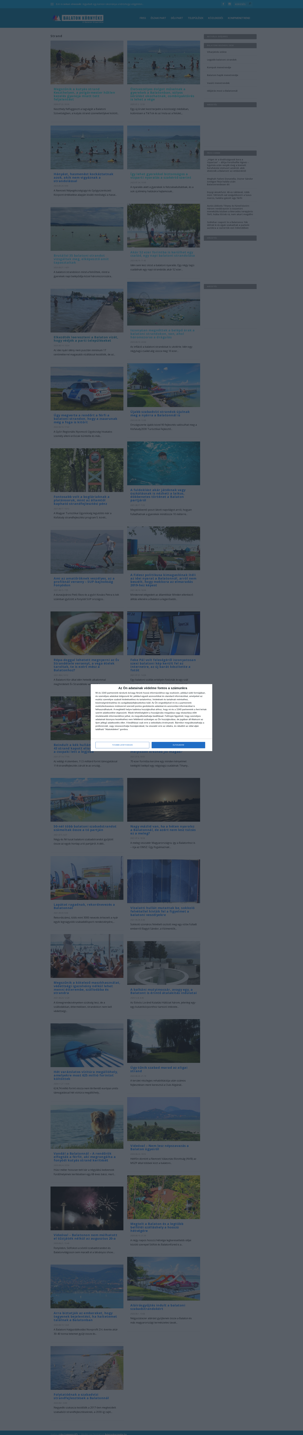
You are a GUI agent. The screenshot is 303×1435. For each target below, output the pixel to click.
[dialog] (151, 717)
